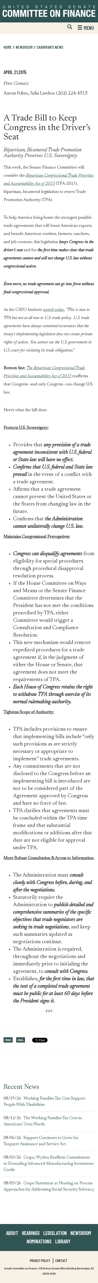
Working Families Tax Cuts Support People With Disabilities (44, 1102)
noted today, (54, 310)
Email (21, 1040)
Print (8, 1040)
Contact (61, 1260)
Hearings (31, 1233)
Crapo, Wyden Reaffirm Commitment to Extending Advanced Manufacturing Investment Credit (49, 1163)
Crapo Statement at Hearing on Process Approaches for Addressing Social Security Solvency (49, 1186)
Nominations (39, 1241)
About (12, 1233)
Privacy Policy (40, 1260)
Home (8, 47)
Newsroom (80, 1233)
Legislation (55, 1233)
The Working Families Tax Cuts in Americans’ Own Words (43, 1121)
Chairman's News (50, 47)
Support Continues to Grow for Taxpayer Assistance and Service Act (41, 1141)
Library (62, 1241)
